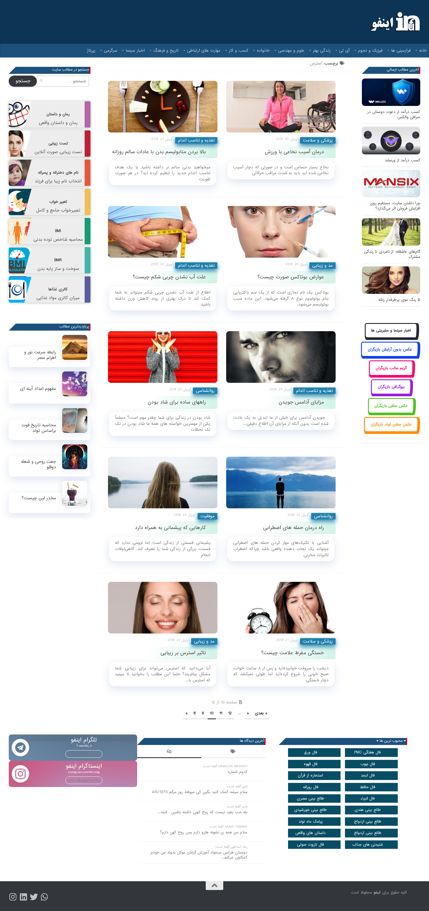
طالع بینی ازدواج (367, 821)
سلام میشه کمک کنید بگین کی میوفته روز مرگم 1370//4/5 (199, 792)
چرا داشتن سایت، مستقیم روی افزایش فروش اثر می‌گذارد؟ (395, 206)
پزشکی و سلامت (318, 140)
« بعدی (261, 713)
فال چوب (367, 764)
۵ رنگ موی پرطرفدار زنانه (399, 300)
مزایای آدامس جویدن (301, 402)
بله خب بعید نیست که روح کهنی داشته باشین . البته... (202, 812)
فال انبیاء (367, 798)
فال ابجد (368, 775)
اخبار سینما (135, 50)
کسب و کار (238, 50)
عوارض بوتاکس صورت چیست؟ (290, 277)
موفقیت (207, 516)
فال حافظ (367, 787)
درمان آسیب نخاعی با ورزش (294, 152)
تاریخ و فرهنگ (166, 50)
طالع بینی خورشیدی (310, 810)
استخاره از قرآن (310, 775)
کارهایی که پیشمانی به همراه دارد (170, 527)
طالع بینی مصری (310, 798)
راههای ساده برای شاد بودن (177, 402)
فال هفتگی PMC (367, 752)
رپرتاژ (91, 50)
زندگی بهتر (322, 50)
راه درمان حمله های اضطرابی (293, 527)
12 (230, 713)
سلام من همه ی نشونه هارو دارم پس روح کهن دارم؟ (203, 832)
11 (220, 713)
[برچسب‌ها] (233, 752)
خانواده (263, 50)
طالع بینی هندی (368, 810)
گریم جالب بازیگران (391, 368)
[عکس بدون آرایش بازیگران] (389, 356)
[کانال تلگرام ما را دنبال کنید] (44, 897)
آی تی (344, 50)
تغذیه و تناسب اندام (196, 140)
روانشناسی (205, 391)
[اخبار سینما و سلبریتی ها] (391, 337)
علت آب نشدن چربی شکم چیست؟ (169, 277)
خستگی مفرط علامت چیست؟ (292, 653)
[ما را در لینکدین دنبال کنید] (23, 897)
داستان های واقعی (310, 833)
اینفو (377, 892)
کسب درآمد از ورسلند (402, 160)
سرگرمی (110, 50)
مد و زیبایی (322, 265)
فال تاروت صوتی (310, 845)
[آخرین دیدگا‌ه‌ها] (169, 752)
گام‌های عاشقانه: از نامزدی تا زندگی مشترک (392, 254)
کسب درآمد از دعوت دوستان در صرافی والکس (393, 114)
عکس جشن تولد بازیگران (391, 424)
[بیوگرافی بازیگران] (391, 393)
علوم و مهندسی (291, 50)
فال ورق (310, 752)
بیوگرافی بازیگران (391, 387)
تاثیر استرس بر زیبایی (183, 653)
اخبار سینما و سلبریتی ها (391, 330)
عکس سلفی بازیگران (391, 406)
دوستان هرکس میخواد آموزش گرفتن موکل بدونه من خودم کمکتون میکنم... (199, 855)
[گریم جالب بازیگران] (391, 374)
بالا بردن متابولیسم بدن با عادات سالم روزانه (159, 152)
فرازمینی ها (401, 50)
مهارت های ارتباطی (203, 50)
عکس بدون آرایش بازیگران (390, 349)
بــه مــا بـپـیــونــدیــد (84, 753)
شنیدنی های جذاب (367, 845)
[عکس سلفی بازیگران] (391, 412)
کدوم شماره (237, 772)
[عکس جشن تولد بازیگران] (391, 431)
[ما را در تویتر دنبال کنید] (34, 897)
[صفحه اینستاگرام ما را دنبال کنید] (13, 897)
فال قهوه (311, 764)
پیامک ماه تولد (311, 821)
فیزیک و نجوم (370, 50)
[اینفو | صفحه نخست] (394, 22)
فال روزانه (310, 787)
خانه (423, 50)
